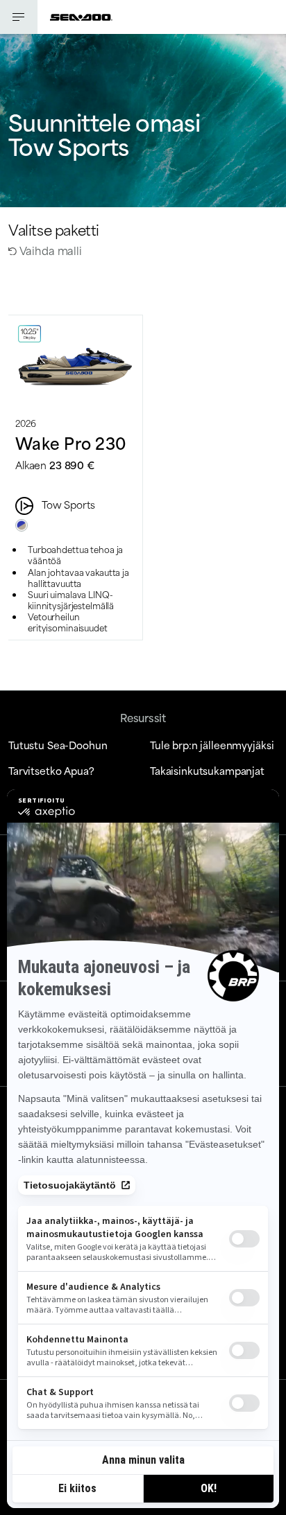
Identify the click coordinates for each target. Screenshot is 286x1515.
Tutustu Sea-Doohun (57, 745)
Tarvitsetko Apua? (51, 770)
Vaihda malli (49, 250)
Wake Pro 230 (70, 442)
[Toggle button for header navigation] (18, 17)
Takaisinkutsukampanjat (207, 770)
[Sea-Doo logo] (81, 17)
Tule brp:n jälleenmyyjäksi (212, 745)
